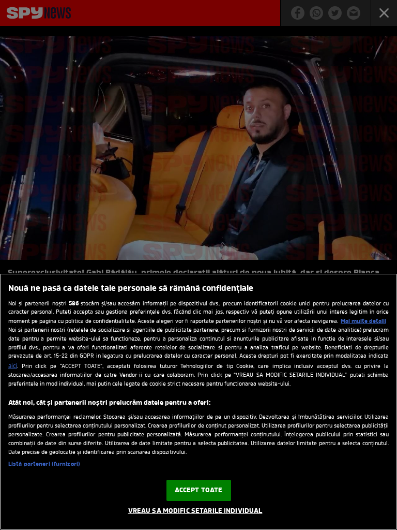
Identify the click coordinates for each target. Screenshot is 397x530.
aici (12, 366)
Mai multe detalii (363, 321)
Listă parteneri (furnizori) (44, 464)
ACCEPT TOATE (199, 490)
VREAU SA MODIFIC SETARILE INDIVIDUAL (195, 511)
